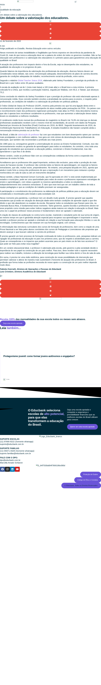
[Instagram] (7, 469)
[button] (75, 1)
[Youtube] (17, 469)
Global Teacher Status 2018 (30, 80)
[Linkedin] (12, 469)
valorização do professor (28, 135)
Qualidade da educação (10, 10)
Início (2, 4)
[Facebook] (2, 469)
